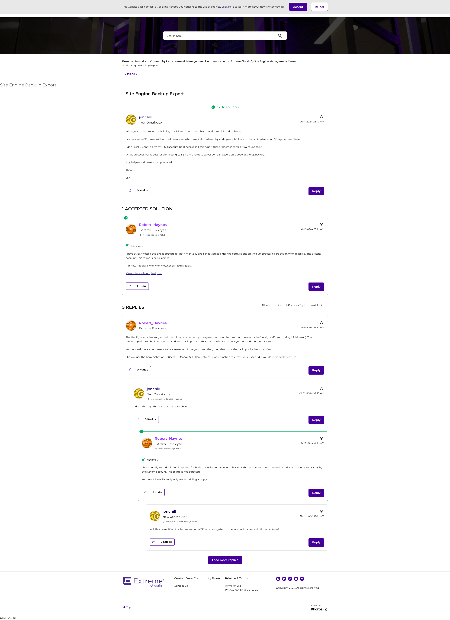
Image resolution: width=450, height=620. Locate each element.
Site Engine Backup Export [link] (142, 65)
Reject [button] (319, 7)
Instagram (302, 579)
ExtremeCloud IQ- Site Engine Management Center (264, 61)
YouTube (296, 579)
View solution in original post (144, 273)
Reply (316, 191)
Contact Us (181, 585)
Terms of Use (233, 585)
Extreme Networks (134, 61)
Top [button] (128, 607)
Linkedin (290, 579)
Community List (160, 61)
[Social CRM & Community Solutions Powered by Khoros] (319, 608)
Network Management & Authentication (201, 61)
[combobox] (225, 35)
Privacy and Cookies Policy (241, 590)
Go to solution (228, 107)
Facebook (278, 579)
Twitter (284, 579)
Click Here (227, 6)
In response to (153, 234)
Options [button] (129, 73)
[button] (298, 7)
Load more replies (225, 560)
